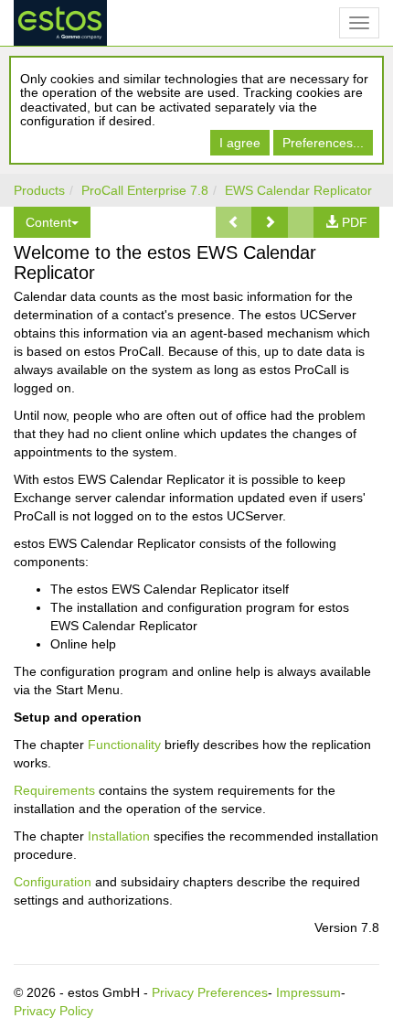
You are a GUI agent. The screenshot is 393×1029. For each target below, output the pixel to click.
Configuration (52, 881)
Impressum (308, 992)
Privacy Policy (53, 1010)
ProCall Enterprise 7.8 (144, 190)
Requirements (54, 790)
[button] (269, 222)
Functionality (124, 744)
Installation (119, 836)
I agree (239, 142)
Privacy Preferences (210, 992)
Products (39, 190)
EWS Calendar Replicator (298, 190)
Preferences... (323, 142)
